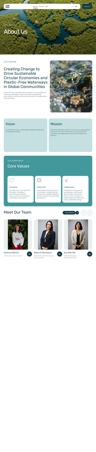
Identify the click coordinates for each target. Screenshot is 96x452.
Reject (72, 444)
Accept (56, 444)
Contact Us (87, 6)
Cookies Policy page (77, 436)
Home (6, 25)
